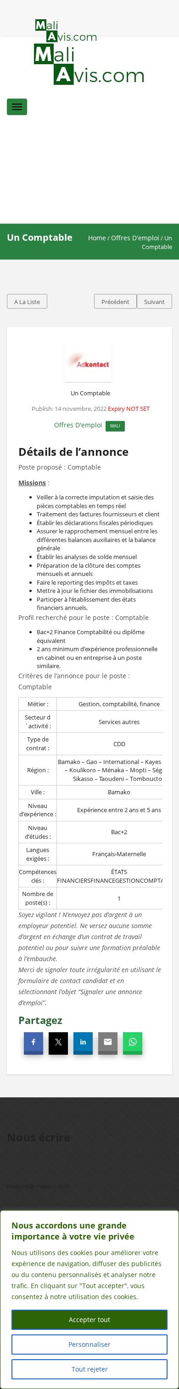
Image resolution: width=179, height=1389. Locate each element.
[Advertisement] (89, 172)
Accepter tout (89, 1319)
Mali (115, 426)
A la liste (27, 302)
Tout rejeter (90, 1369)
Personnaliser (89, 1344)
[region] (89, 1299)
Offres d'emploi (135, 237)
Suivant (154, 302)
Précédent (115, 302)
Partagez (40, 1020)
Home (97, 237)
